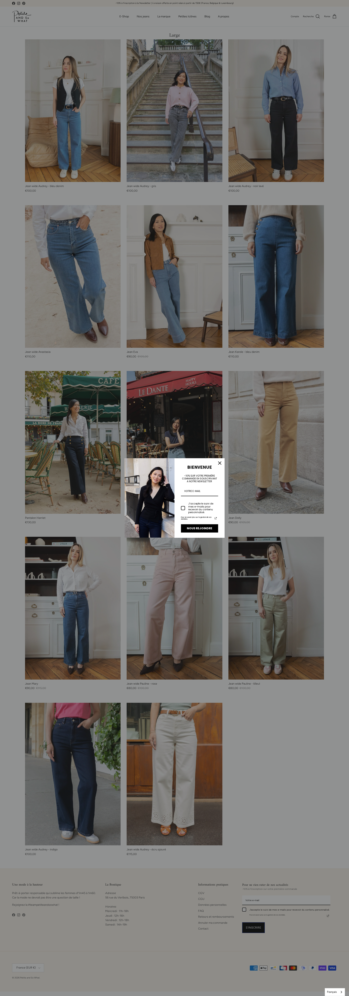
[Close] (220, 463)
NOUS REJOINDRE (199, 528)
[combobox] (335, 992)
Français (332, 991)
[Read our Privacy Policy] (215, 518)
